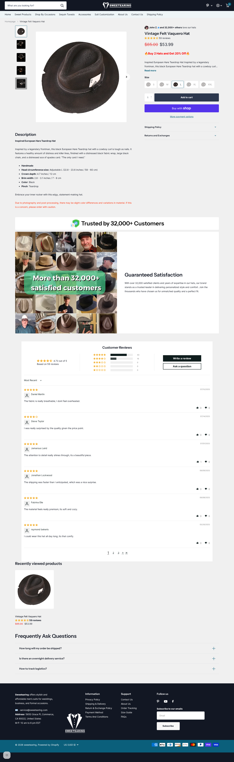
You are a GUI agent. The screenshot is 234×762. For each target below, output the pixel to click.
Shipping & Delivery (95, 703)
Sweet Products (23, 14)
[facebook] (173, 701)
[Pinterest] (158, 701)
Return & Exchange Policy (98, 708)
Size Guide (126, 712)
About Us (123, 14)
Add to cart (187, 97)
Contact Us (137, 14)
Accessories (84, 14)
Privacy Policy (92, 699)
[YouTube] (165, 701)
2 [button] (113, 552)
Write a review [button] (182, 358)
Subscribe (168, 726)
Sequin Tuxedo (67, 14)
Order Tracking (129, 708)
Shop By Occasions (45, 14)
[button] (126, 76)
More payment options (181, 116)
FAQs (123, 716)
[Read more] (209, 5)
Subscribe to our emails (170, 708)
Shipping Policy (155, 14)
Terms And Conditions (96, 716)
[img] (31, 389)
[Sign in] (219, 5)
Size (147, 77)
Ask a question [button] (182, 366)
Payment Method (94, 712)
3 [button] (118, 552)
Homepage (10, 21)
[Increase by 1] (152, 94)
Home (8, 14)
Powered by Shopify (48, 744)
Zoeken (62, 5)
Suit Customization (104, 14)
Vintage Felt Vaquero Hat (28, 616)
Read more (150, 70)
